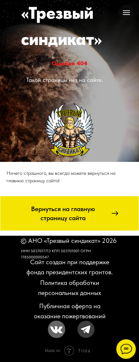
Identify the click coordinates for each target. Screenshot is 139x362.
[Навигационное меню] (126, 12)
